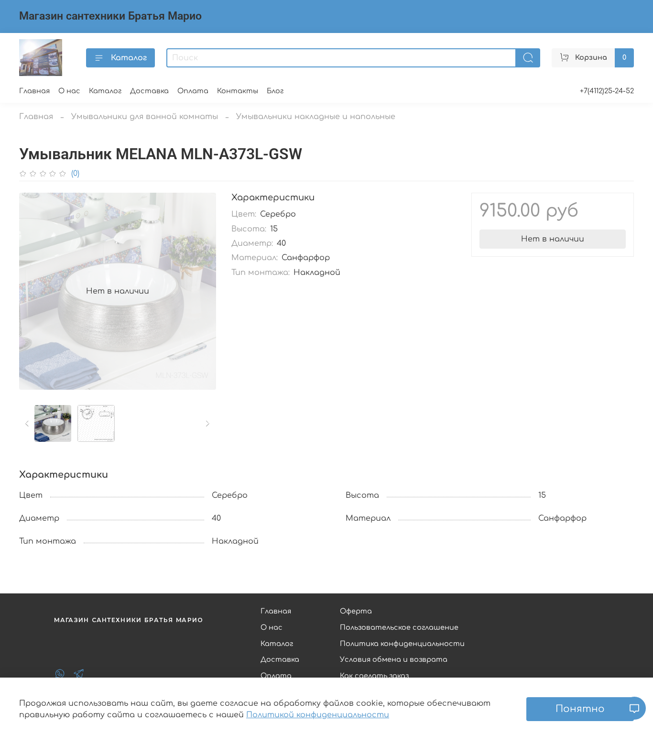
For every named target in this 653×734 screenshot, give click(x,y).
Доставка (149, 91)
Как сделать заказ (374, 675)
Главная (34, 91)
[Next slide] (200, 291)
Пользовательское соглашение (399, 627)
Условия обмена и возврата (393, 659)
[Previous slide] (34, 291)
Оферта (356, 611)
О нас (69, 91)
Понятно (580, 708)
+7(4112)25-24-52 (607, 91)
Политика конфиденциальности (402, 643)
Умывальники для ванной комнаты (144, 116)
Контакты (237, 91)
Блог (275, 91)
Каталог (129, 58)
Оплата (192, 91)
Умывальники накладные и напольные (315, 116)
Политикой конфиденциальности (317, 715)
